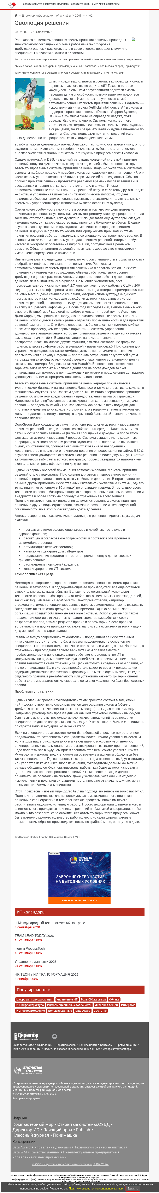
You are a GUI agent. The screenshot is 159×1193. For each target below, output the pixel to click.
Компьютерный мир (33, 1124)
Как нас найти (88, 1044)
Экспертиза (50, 4)
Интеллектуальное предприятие (90, 1152)
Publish (83, 1129)
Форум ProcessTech (30, 948)
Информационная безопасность (69, 1005)
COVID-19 (100, 1010)
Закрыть (133, 1188)
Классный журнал (30, 1135)
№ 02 (89, 15)
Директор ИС (25, 1129)
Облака (114, 999)
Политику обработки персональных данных (96, 1188)
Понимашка (65, 1135)
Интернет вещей (106, 1005)
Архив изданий (31, 1048)
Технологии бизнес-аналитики (100, 1147)
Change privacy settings (117, 1048)
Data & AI (19, 1152)
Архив (102, 4)
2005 (78, 15)
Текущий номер (89, 4)
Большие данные (60, 1010)
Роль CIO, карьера (93, 999)
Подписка (63, 4)
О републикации (126, 1044)
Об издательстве (23, 1044)
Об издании (112, 4)
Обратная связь (66, 1044)
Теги (15, 1048)
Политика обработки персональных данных (72, 1048)
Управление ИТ (67, 999)
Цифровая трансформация (34, 999)
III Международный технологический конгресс (50, 922)
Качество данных (45, 1152)
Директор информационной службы (46, 15)
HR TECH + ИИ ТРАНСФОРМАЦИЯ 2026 (46, 974)
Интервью (128, 1005)
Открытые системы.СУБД (83, 1124)
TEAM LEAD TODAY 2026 (34, 935)
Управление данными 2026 (36, 961)
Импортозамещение (30, 1010)
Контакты (106, 1044)
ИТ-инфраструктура (30, 1005)
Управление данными (52, 1147)
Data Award (82, 1010)
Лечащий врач (57, 1129)
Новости (26, 4)
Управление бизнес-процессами (39, 1157)
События (37, 4)
